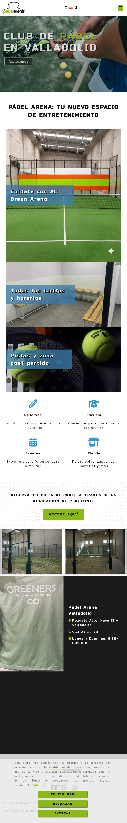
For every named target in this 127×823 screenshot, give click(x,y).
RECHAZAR (62, 803)
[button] (120, 8)
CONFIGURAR (63, 794)
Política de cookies (47, 785)
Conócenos (18, 61)
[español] (71, 7)
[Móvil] (75, 7)
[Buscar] (66, 7)
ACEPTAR (62, 813)
